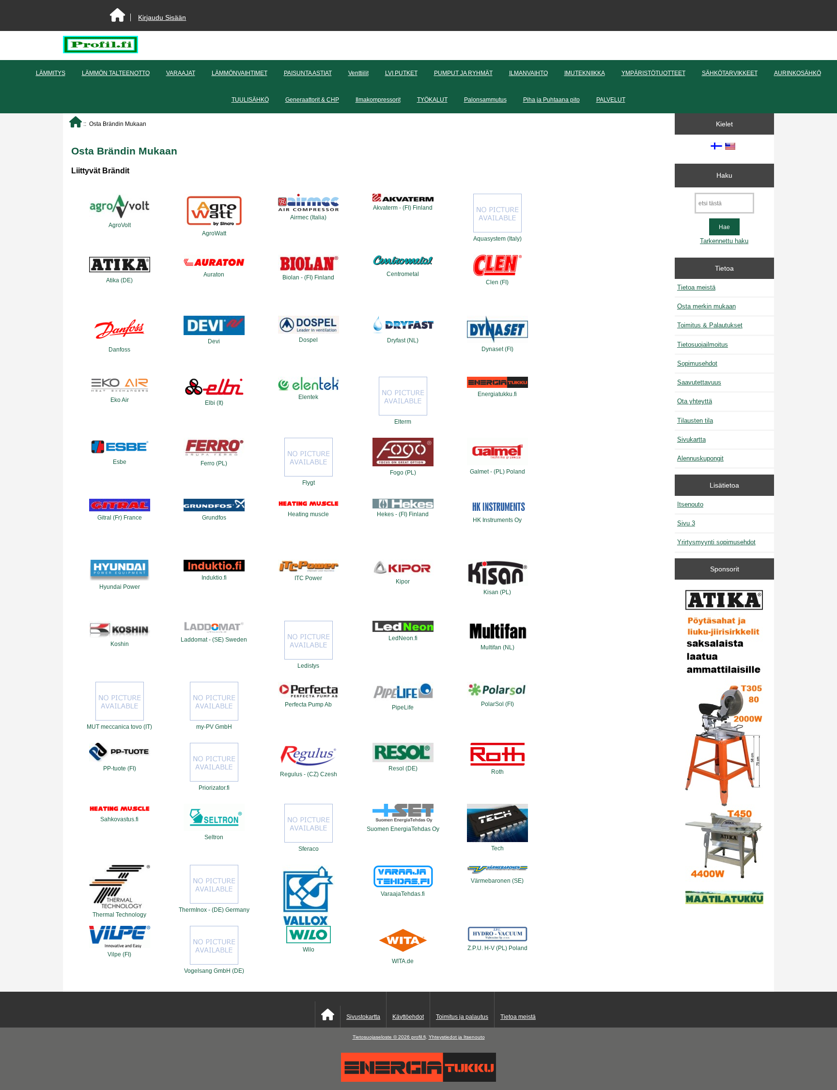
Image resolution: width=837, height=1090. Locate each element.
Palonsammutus (485, 99)
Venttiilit (358, 73)
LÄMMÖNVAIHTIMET (239, 73)
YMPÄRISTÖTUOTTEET (653, 73)
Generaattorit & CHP (312, 99)
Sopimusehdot (697, 363)
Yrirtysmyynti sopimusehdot (716, 542)
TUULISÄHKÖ (250, 99)
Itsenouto (690, 504)
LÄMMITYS (50, 73)
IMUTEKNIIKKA (584, 73)
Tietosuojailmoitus (702, 344)
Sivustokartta (363, 1016)
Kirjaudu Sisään (162, 17)
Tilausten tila (695, 420)
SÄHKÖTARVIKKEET (730, 73)
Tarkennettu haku (724, 241)
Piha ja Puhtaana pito (551, 99)
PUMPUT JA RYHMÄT (463, 73)
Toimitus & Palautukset (710, 325)
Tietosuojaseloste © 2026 (382, 1037)
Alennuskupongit (700, 458)
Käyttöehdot (408, 1016)
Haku (724, 175)
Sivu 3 (686, 523)
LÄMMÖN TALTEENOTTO (116, 73)
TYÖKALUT (432, 99)
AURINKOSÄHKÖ (797, 73)
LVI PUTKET (401, 73)
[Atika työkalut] (724, 746)
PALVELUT (610, 99)
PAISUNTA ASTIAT (308, 73)
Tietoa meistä (696, 287)
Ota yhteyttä (694, 401)
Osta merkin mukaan (706, 306)
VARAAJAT (180, 73)
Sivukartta (691, 439)
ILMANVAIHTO (528, 73)
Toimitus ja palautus (462, 1016)
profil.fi (418, 1037)
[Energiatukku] (418, 1079)
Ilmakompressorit (378, 99)
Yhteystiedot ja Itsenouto (457, 1037)
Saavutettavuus (699, 382)
